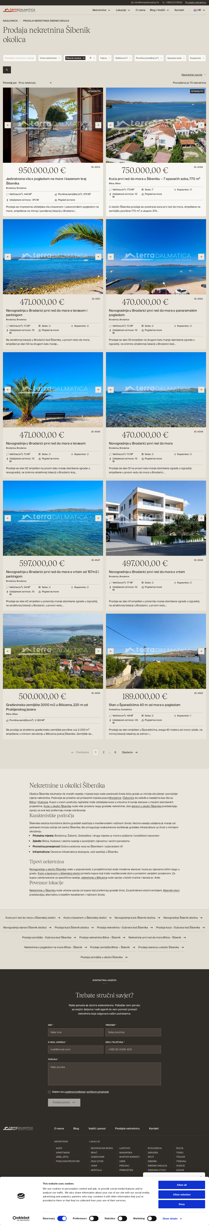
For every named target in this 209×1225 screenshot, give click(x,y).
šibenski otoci (171, 890)
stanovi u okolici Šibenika (146, 806)
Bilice (32, 802)
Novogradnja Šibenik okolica (180, 918)
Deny (182, 1204)
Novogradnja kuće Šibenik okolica (135, 918)
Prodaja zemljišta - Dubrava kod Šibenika (46, 937)
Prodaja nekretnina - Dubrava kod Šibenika (122, 927)
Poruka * (53, 1059)
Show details (170, 1218)
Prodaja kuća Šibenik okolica (72, 927)
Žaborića (128, 798)
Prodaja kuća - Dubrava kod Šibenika (178, 927)
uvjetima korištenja (75, 1092)
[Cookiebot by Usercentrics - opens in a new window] (21, 1218)
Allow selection (182, 1194)
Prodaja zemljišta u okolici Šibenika (102, 957)
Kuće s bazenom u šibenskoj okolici (59, 873)
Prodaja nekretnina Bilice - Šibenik (99, 937)
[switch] (93, 1218)
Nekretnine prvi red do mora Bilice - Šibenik (155, 937)
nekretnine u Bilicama (94, 878)
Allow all (182, 1184)
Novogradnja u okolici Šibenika (47, 869)
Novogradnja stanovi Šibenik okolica (25, 927)
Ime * (50, 1025)
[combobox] (50, 58)
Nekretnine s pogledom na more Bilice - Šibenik (53, 947)
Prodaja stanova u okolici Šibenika (158, 947)
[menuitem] (145, 2)
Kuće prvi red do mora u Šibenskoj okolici (31, 918)
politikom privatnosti (98, 1092)
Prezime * (111, 1025)
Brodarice (115, 798)
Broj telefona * (115, 1042)
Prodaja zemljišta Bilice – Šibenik (110, 947)
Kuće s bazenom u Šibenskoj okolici (85, 918)
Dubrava (43, 802)
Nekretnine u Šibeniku (42, 890)
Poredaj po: (10, 83)
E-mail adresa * (57, 1042)
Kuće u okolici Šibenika (57, 806)
